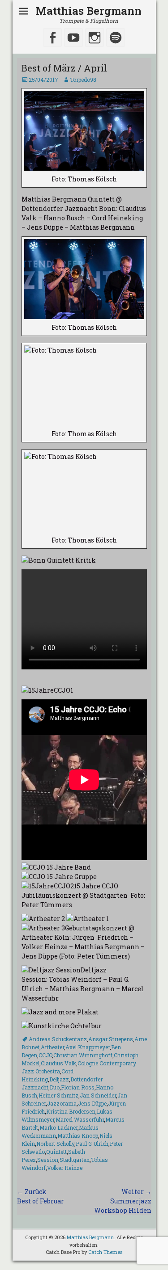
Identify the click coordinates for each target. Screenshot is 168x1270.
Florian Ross (78, 1087)
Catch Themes (105, 1252)
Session (47, 1159)
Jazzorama (62, 1103)
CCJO (45, 1055)
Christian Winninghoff (82, 1055)
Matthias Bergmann (88, 11)
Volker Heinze (64, 1167)
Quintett (56, 1151)
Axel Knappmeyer (87, 1047)
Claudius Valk (58, 1063)
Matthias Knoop (77, 1135)
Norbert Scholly (55, 1143)
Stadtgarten (75, 1159)
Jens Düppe (92, 1103)
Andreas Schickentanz (58, 1039)
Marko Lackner (58, 1127)
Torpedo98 (83, 79)
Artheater (52, 1047)
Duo (55, 1087)
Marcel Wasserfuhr (80, 1119)
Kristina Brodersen (70, 1111)
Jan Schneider (98, 1095)
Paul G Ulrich (92, 1143)
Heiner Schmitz (58, 1095)
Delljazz (59, 1079)
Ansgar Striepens (110, 1039)
